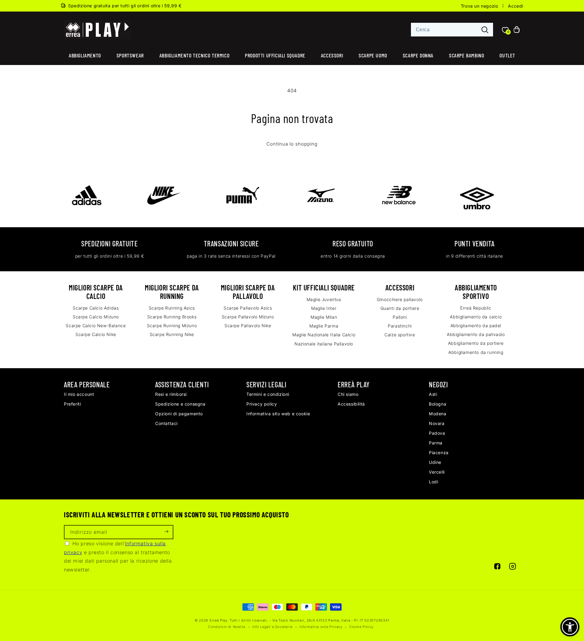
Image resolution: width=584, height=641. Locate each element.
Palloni (400, 317)
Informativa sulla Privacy (320, 627)
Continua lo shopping (292, 144)
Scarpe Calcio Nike (95, 334)
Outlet (507, 55)
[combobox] (452, 29)
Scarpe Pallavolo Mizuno (248, 316)
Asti (433, 394)
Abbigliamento (85, 55)
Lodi (433, 481)
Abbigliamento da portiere (476, 343)
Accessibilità (351, 403)
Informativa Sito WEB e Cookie (278, 413)
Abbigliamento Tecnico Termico (194, 55)
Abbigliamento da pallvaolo (476, 334)
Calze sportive (399, 334)
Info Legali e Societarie (272, 627)
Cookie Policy (361, 627)
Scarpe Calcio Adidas (96, 307)
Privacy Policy (261, 403)
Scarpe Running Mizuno (172, 325)
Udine (435, 462)
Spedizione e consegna (180, 403)
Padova (437, 433)
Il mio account (79, 394)
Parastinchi (400, 325)
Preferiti (72, 403)
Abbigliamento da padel (475, 325)
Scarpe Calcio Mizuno (96, 316)
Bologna (437, 403)
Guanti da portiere (400, 308)
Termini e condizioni (267, 394)
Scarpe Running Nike (172, 334)
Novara (437, 423)
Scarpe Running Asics (172, 307)
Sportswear (130, 55)
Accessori (332, 55)
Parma (436, 442)
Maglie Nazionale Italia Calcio (323, 334)
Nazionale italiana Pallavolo (323, 343)
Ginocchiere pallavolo (400, 299)
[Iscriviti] (166, 532)
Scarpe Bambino (466, 55)
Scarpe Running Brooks (172, 316)
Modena (438, 413)
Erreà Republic (475, 307)
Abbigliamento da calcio (476, 316)
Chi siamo (348, 394)
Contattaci (166, 423)
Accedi (515, 6)
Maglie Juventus (324, 299)
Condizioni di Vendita (226, 627)
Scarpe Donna (418, 55)
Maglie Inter (323, 308)
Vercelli (437, 472)
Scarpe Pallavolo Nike (247, 325)
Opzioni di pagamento (179, 413)
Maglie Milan (324, 317)
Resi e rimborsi (171, 394)
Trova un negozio (479, 6)
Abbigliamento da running (475, 352)
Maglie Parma (323, 325)
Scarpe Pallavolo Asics (248, 307)
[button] (570, 627)
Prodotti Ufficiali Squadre (275, 55)
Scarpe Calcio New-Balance (96, 325)
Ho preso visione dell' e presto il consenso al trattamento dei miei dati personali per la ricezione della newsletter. (118, 556)
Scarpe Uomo (373, 55)
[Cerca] (484, 30)
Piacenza (439, 452)
